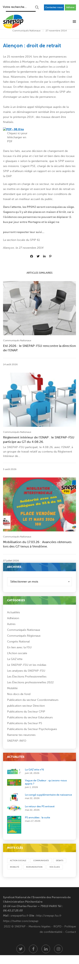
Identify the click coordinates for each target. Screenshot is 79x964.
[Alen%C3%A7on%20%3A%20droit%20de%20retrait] (32, 256)
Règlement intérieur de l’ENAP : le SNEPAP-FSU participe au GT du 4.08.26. (38, 439)
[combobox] (39, 581)
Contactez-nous (54, 7)
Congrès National (18, 641)
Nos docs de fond (18, 694)
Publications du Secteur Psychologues (32, 729)
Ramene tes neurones (21, 735)
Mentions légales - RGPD (45, 926)
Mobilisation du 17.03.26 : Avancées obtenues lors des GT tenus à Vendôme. (37, 544)
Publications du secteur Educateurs (30, 717)
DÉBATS (59, 860)
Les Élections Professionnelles (26, 676)
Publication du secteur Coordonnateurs (32, 700)
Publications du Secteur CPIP (26, 711)
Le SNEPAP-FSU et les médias (26, 665)
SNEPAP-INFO (16, 740)
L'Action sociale (17, 653)
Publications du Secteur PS (24, 723)
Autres (11, 624)
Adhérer (70, 7)
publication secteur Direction (26, 705)
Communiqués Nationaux (26, 30)
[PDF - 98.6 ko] (13, 129)
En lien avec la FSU (19, 647)
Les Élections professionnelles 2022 (30, 682)
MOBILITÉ (14, 867)
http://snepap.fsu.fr (48, 915)
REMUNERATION (34, 867)
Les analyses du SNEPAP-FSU (26, 670)
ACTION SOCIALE (18, 860)
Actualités (13, 612)
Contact (70, 932)
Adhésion (13, 618)
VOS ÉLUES (54, 867)
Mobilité (12, 688)
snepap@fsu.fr (20, 915)
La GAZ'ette (14, 659)
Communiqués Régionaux (24, 635)
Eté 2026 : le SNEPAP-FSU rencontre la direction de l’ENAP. (39, 348)
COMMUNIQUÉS (41, 860)
